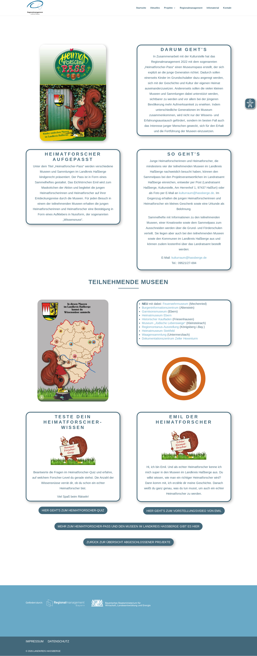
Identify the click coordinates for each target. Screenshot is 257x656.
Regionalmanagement (191, 8)
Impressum (35, 641)
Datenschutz (58, 641)
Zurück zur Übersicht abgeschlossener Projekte (128, 542)
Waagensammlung (154, 334)
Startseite (141, 8)
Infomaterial (213, 8)
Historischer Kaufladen (157, 319)
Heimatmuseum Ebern (156, 315)
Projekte (168, 8)
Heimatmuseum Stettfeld (158, 330)
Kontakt (227, 8)
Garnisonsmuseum (154, 311)
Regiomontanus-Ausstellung (160, 327)
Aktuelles (155, 8)
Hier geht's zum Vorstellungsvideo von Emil (183, 510)
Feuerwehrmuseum (175, 303)
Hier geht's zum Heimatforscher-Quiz (73, 510)
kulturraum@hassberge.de (196, 193)
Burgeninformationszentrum (160, 307)
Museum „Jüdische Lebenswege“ (163, 323)
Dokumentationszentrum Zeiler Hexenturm (170, 338)
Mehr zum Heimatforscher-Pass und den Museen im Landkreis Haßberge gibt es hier (128, 526)
